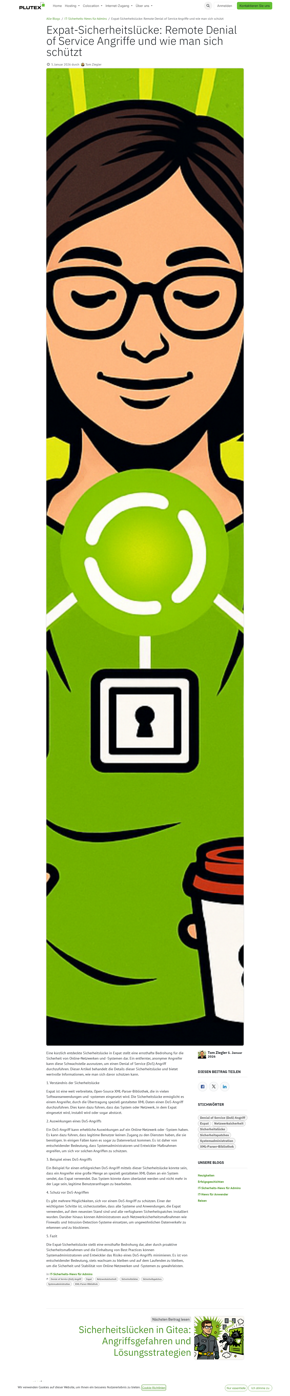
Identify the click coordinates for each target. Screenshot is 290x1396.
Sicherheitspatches (152, 1279)
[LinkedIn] (224, 1086)
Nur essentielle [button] (236, 1388)
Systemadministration (59, 1283)
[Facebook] (202, 1086)
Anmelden (224, 6)
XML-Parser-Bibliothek (86, 1283)
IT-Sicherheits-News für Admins (86, 19)
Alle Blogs (53, 19)
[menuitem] (57, 6)
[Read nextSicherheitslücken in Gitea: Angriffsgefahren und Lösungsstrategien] (219, 1337)
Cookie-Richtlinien (153, 1387)
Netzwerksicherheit (106, 1279)
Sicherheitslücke (130, 1279)
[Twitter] (213, 1086)
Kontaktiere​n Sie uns (254, 6)
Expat (89, 1279)
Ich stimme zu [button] (260, 1388)
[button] (208, 6)
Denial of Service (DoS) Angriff (66, 1279)
